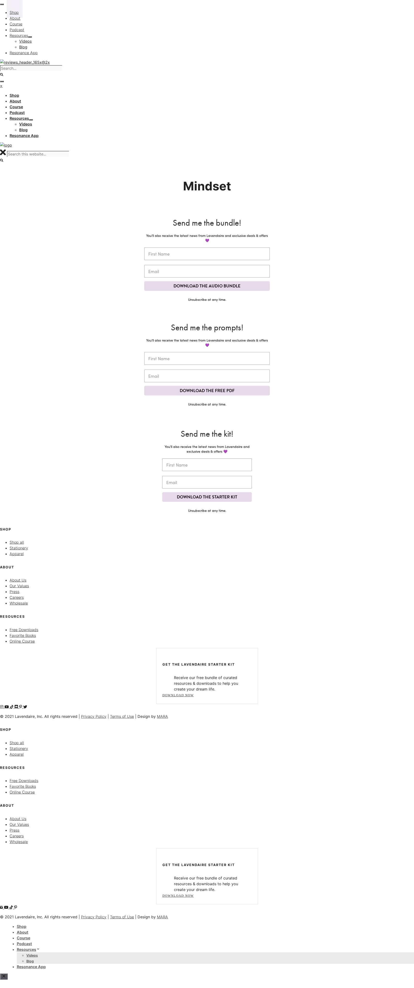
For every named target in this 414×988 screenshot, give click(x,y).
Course (23, 938)
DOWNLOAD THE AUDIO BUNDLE (207, 286)
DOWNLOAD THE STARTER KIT (207, 497)
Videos (32, 955)
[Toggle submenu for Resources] (31, 119)
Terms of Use (122, 716)
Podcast (24, 943)
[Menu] (2, 81)
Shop (21, 926)
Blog (30, 961)
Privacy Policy (93, 716)
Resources (26, 949)
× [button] (1, 85)
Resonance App (31, 966)
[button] (2, 160)
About (22, 932)
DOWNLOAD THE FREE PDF (207, 390)
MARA (162, 716)
